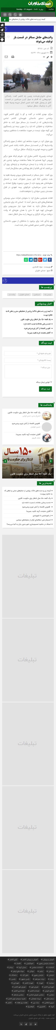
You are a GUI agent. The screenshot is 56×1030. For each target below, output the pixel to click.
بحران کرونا (22, 967)
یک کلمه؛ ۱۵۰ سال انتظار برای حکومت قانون (36, 320)
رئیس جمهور (25, 979)
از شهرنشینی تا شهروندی (42, 515)
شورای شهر (34, 987)
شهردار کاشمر (29, 983)
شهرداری (16, 983)
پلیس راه (48, 294)
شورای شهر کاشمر (20, 987)
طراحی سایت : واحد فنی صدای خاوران (42, 1018)
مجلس (51, 994)
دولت (52, 979)
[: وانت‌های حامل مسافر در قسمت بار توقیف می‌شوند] (6, 57)
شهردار (41, 983)
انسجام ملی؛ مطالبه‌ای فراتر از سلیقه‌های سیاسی (33, 520)
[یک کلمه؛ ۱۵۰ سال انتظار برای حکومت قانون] (28, 416)
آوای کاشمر (13, 959)
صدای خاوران (24, 294)
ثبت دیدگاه (45, 389)
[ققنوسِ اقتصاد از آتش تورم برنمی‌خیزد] (28, 427)
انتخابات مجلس (37, 967)
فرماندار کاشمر (34, 991)
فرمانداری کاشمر (19, 991)
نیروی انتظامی (49, 1002)
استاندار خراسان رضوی (46, 963)
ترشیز (41, 971)
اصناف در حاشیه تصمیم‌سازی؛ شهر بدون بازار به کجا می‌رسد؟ (29, 524)
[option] (28, 462)
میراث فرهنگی (36, 998)
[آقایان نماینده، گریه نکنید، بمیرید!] (28, 438)
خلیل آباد (25, 975)
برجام (11, 967)
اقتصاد (18, 963)
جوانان (31, 971)
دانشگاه (14, 975)
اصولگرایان (29, 963)
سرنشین (37, 294)
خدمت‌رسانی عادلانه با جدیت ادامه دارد (37, 324)
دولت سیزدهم (39, 979)
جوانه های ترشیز (18, 971)
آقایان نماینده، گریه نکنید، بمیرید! (39, 333)
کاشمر (9, 1002)
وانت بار (12, 294)
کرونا (52, 1006)
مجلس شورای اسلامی (36, 994)
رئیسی (13, 979)
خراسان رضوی (38, 975)
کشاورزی (42, 1006)
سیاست (51, 983)
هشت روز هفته (22, 1002)
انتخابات (51, 967)
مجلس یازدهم (18, 994)
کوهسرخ (31, 1006)
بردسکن (51, 971)
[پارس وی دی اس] (28, 27)
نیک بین (36, 1002)
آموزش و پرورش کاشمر (30, 959)
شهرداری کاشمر (49, 987)
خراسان (51, 975)
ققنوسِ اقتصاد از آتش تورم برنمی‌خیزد (37, 328)
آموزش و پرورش (48, 959)
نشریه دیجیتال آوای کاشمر (16, 998)
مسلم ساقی (50, 998)
